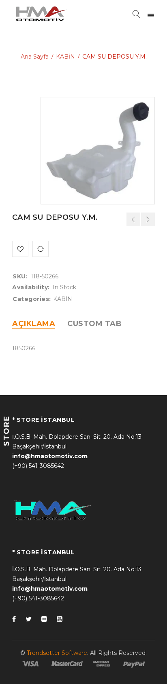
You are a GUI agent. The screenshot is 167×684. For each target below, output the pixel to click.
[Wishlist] (20, 249)
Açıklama (33, 323)
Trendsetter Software (57, 653)
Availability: (31, 287)
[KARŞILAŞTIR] (40, 249)
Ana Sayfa (35, 56)
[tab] (33, 323)
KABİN (65, 56)
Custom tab (94, 323)
